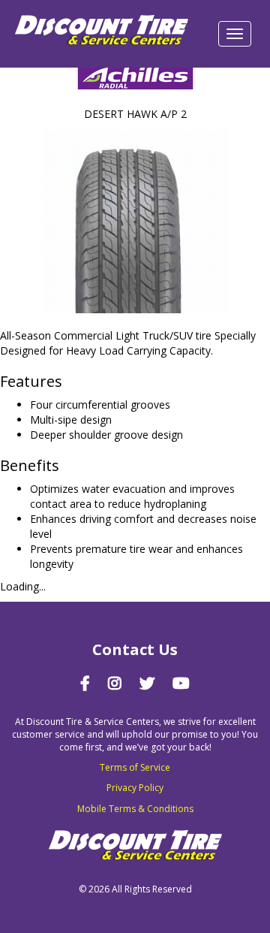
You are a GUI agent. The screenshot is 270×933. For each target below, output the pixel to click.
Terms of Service (135, 767)
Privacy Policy (135, 787)
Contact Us (135, 649)
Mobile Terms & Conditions (135, 808)
